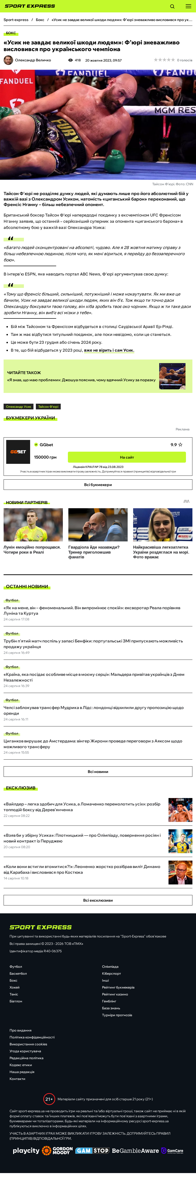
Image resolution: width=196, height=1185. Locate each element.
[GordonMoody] (57, 1151)
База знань (111, 1008)
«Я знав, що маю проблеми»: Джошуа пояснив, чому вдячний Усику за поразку (81, 379)
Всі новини (98, 771)
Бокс (11, 33)
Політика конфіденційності (32, 1037)
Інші (105, 980)
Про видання (21, 1030)
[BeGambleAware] (135, 1151)
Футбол (11, 600)
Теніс (14, 994)
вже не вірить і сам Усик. (109, 350)
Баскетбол (18, 973)
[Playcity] (26, 1151)
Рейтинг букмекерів (118, 987)
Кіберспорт (111, 973)
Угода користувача (25, 1051)
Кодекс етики (21, 1065)
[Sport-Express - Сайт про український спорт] (27, 6)
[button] (172, 7)
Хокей (15, 987)
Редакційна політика (27, 1058)
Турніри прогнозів (117, 1015)
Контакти (17, 1079)
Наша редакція (22, 1072)
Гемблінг (109, 1001)
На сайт (127, 457)
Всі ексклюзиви (98, 900)
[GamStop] (92, 1151)
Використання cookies (28, 1044)
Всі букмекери (98, 484)
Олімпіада (110, 966)
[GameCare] (172, 1151)
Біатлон (16, 1001)
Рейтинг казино (115, 994)
